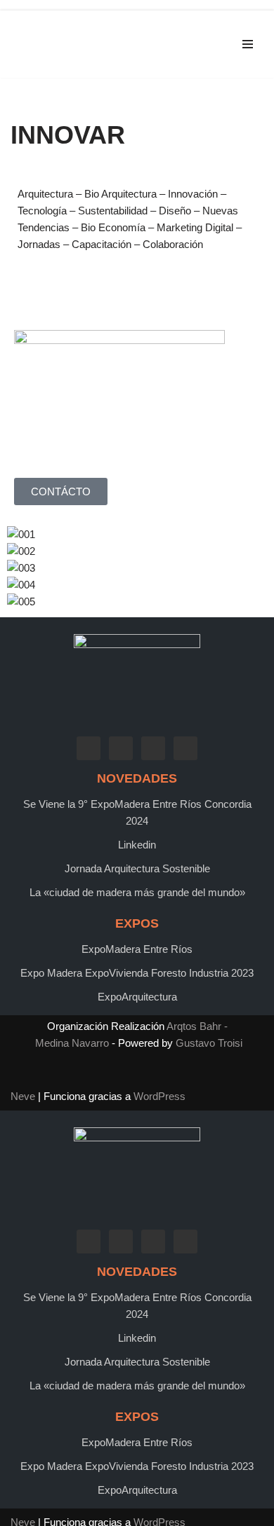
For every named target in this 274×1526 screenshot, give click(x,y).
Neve (23, 1096)
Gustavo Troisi (209, 1043)
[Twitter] (121, 747)
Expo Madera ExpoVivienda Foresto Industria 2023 (137, 973)
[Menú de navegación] (247, 44)
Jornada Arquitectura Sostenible (137, 868)
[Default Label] (153, 747)
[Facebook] (88, 747)
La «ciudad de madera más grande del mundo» (137, 892)
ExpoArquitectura (137, 997)
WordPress (159, 1096)
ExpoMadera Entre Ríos (137, 949)
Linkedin (137, 845)
